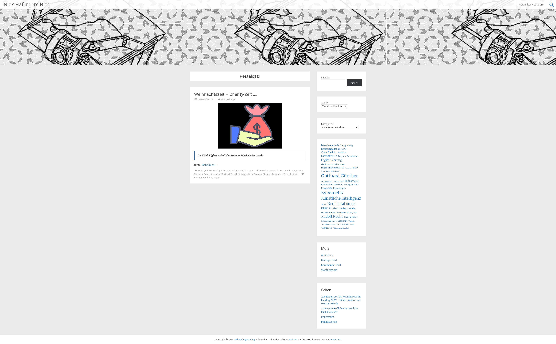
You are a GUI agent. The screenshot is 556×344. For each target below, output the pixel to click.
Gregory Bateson (327, 181)
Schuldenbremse (328, 221)
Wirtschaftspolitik (236, 170)
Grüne (336, 181)
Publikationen (329, 321)
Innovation (327, 184)
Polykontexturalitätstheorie (333, 212)
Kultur (201, 170)
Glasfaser (335, 171)
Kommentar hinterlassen (207, 177)
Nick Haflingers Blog (27, 5)
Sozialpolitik (219, 170)
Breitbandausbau (330, 148)
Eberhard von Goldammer (333, 164)
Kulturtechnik (339, 188)
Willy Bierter (326, 228)
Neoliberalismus (341, 204)
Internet (338, 184)
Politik (208, 170)
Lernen (323, 204)
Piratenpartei (337, 208)
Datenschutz (341, 153)
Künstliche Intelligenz (341, 198)
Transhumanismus (328, 225)
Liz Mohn (242, 174)
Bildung (350, 146)
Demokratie (289, 170)
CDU (343, 148)
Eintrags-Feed (329, 260)
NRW (324, 208)
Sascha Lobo (350, 217)
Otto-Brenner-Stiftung (259, 174)
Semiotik (342, 221)
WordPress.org (329, 269)
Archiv (324, 102)
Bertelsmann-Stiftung (271, 170)
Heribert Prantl (229, 174)
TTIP (338, 225)
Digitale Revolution (348, 156)
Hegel (342, 181)
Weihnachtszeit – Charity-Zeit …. (225, 94)
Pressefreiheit (291, 174)
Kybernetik (332, 192)
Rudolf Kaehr (332, 216)
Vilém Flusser (348, 224)
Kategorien (327, 124)
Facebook (348, 168)
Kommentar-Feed (331, 265)
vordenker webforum (531, 4)
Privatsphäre (351, 213)
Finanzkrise (325, 171)
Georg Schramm (212, 174)
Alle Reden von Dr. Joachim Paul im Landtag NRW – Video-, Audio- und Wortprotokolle (341, 300)
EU (343, 168)
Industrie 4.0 (352, 180)
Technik (352, 221)
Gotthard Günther (339, 176)
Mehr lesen (209, 164)
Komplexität (326, 188)
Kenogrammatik (351, 184)
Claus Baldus (328, 152)
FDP (355, 167)
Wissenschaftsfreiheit (341, 228)
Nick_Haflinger (228, 99)
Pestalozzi (277, 174)
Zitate (250, 170)
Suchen (325, 77)
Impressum (327, 316)
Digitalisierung (331, 160)
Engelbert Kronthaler (330, 168)
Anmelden (327, 255)
